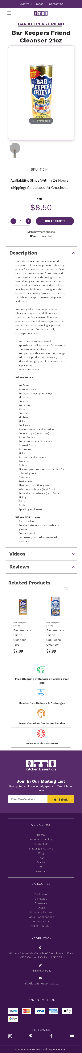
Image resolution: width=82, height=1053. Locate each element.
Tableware (41, 894)
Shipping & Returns (41, 848)
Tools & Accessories (41, 916)
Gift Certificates (41, 926)
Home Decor (41, 921)
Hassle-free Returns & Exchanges (42, 703)
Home (41, 834)
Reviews (24, 3)
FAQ (41, 857)
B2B (41, 866)
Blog (41, 853)
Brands (39, 3)
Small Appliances (41, 912)
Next (66, 589)
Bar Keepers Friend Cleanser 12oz (22, 637)
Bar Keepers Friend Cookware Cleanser (55, 637)
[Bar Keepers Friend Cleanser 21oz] (15, 148)
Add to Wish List (42, 236)
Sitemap (41, 871)
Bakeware (41, 898)
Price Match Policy (41, 839)
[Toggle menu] (9, 13)
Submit (63, 799)
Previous (60, 589)
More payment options (41, 231)
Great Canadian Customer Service (42, 723)
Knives (41, 907)
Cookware (41, 903)
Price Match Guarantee (42, 743)
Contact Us (56, 3)
